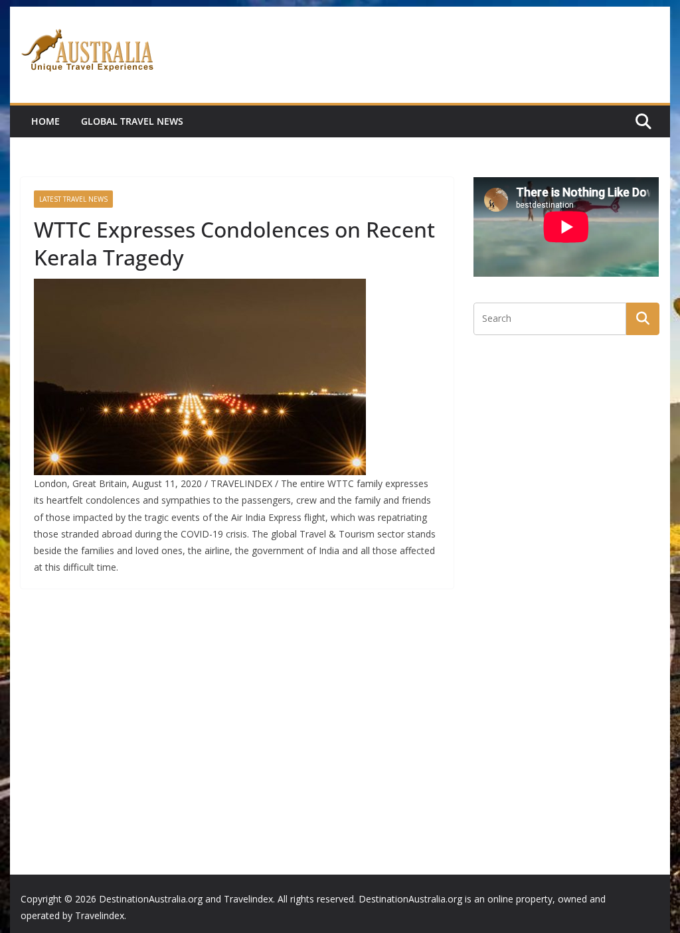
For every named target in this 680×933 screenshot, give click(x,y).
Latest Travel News (73, 199)
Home (45, 121)
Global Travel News (132, 121)
